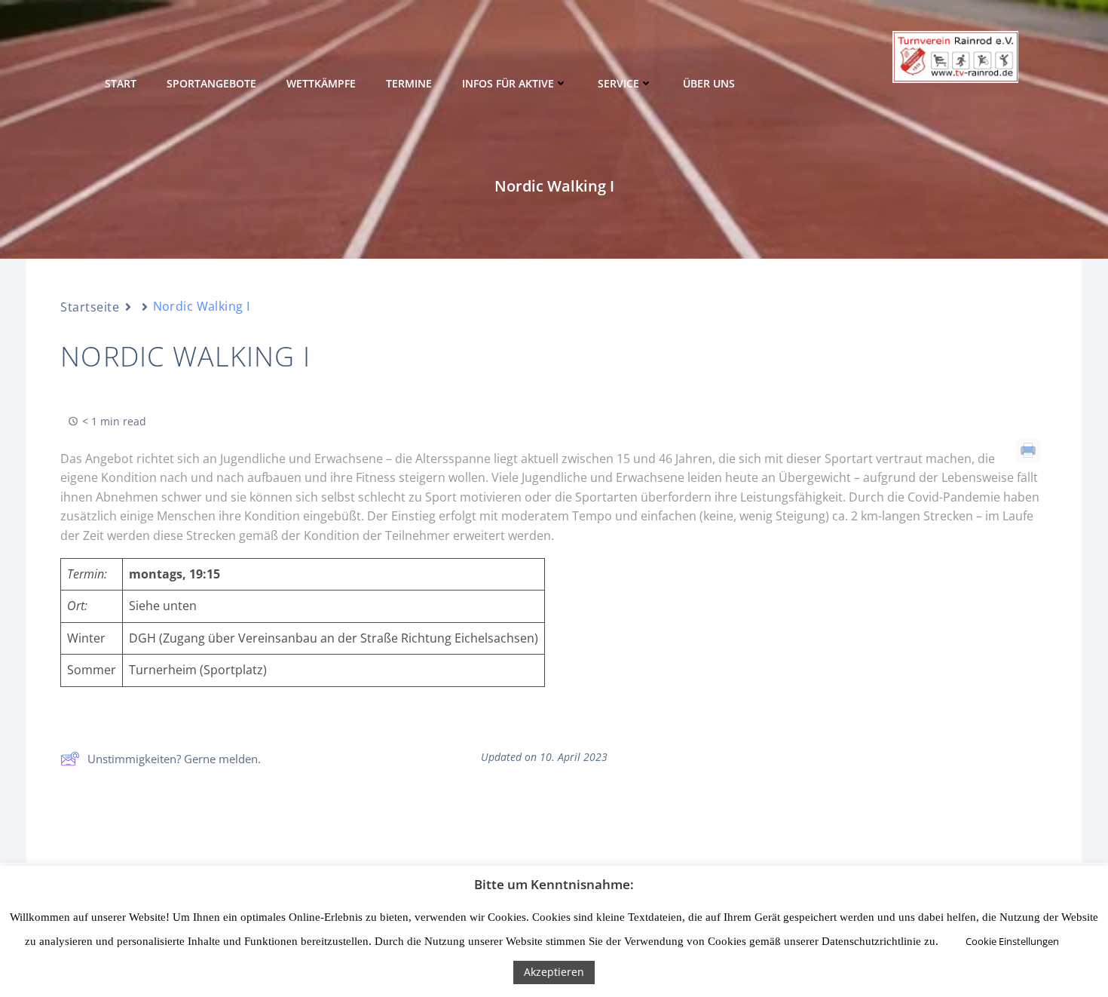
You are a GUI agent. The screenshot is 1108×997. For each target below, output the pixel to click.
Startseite (90, 307)
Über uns (709, 83)
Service (618, 83)
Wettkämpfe (321, 83)
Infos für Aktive (508, 83)
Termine (409, 83)
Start (120, 83)
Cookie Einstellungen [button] (1012, 941)
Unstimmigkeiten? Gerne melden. (174, 758)
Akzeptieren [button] (554, 972)
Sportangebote (211, 83)
